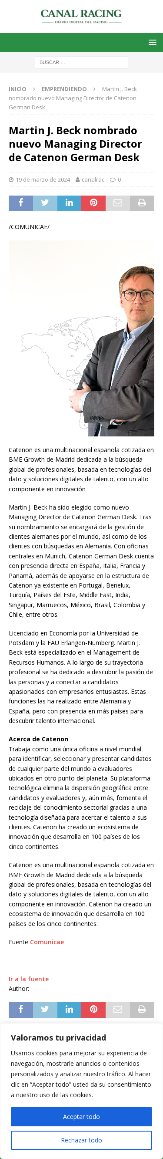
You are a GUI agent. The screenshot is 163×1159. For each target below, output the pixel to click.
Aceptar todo (81, 1116)
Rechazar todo (81, 1140)
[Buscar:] (81, 61)
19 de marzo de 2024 (43, 179)
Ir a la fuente (29, 979)
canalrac (93, 179)
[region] (81, 1091)
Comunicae (47, 942)
